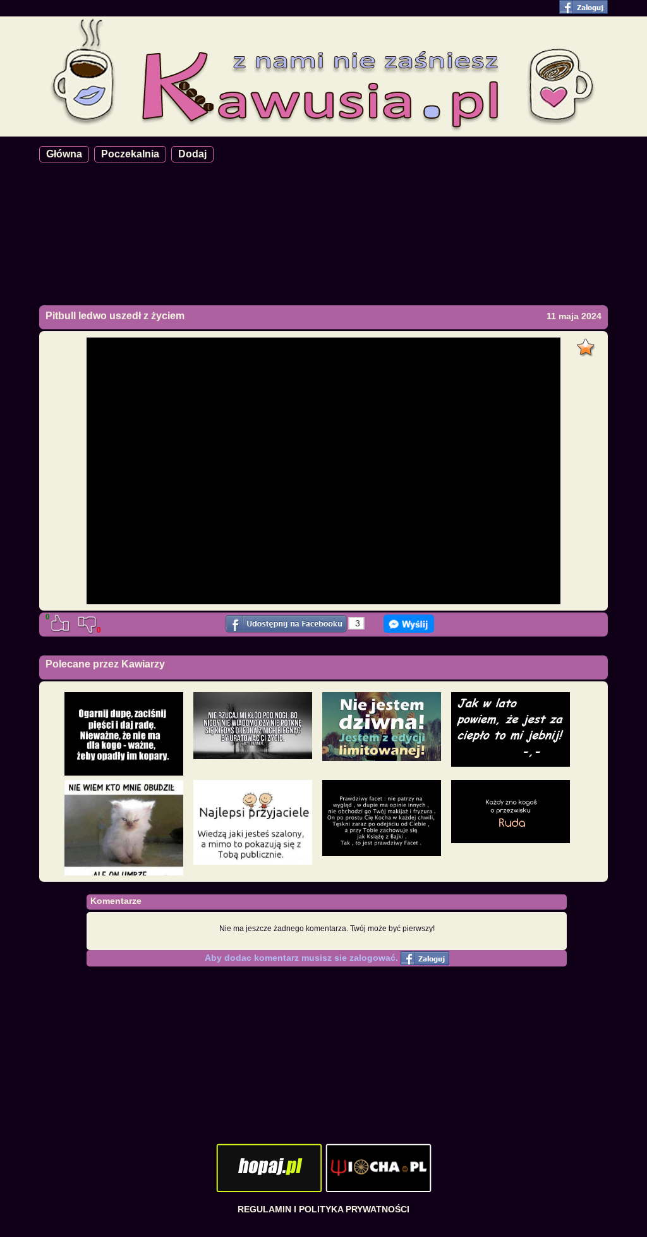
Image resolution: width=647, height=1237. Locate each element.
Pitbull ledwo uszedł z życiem (114, 315)
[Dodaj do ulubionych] (587, 343)
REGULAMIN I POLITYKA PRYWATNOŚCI (323, 1209)
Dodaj (192, 154)
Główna (64, 154)
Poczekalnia (130, 154)
